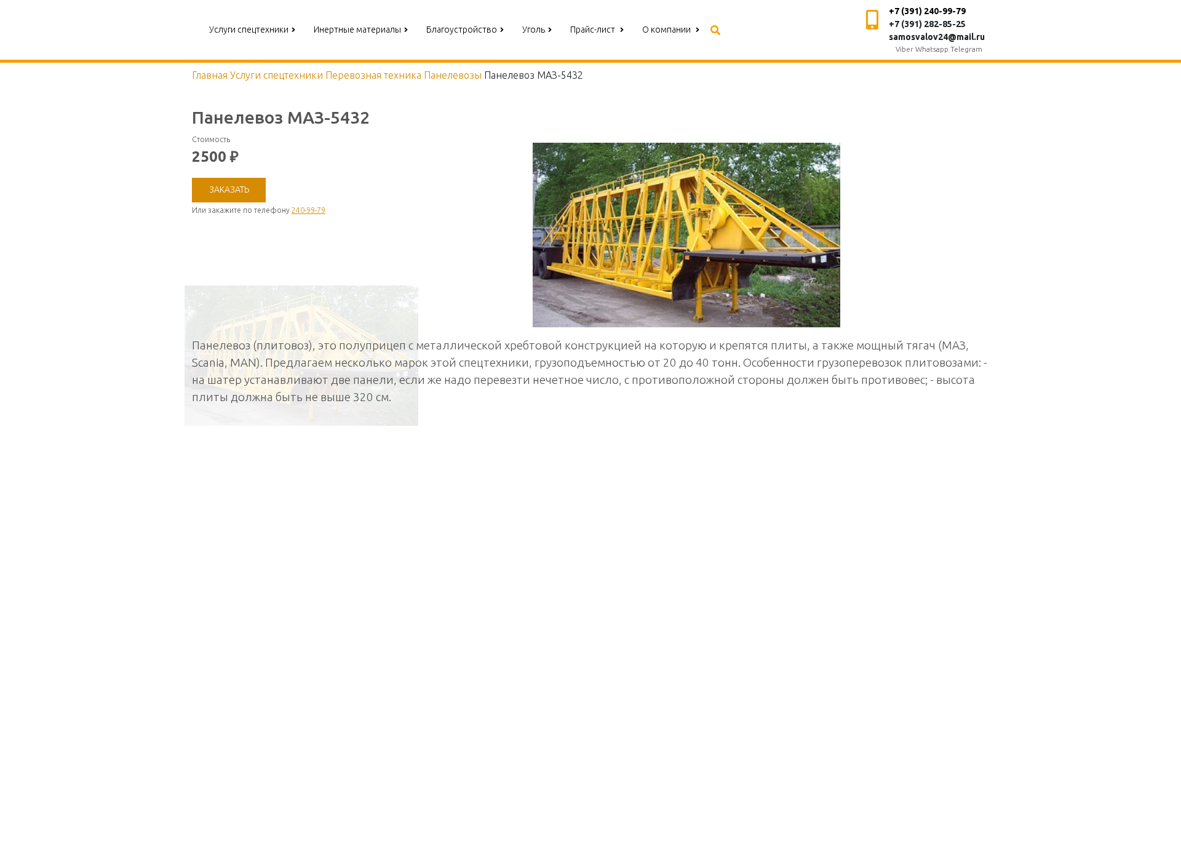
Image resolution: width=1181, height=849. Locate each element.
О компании (667, 29)
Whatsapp (931, 49)
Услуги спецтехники (248, 29)
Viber (904, 49)
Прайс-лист (593, 29)
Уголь (533, 29)
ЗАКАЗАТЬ (229, 189)
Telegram (966, 49)
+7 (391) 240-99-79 (927, 11)
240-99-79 (308, 210)
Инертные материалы (357, 29)
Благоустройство (461, 29)
